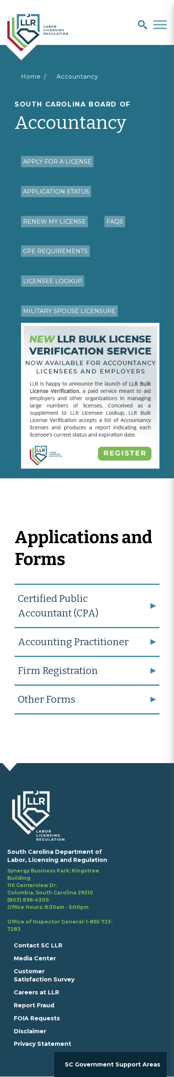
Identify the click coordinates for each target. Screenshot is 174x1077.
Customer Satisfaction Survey (44, 975)
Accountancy (77, 76)
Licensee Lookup (52, 281)
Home (31, 76)
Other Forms (46, 699)
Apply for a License (57, 161)
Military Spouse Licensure (69, 311)
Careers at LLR (36, 992)
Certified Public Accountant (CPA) (58, 606)
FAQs (114, 221)
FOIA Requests (37, 1018)
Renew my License (54, 221)
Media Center (35, 958)
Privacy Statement (42, 1043)
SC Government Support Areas (112, 1064)
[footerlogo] (43, 815)
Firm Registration (58, 670)
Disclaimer (30, 1031)
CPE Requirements (55, 251)
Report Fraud (34, 1005)
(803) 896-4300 (28, 900)
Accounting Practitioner (73, 642)
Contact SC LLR (38, 945)
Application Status (56, 191)
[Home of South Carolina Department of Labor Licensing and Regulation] (37, 31)
